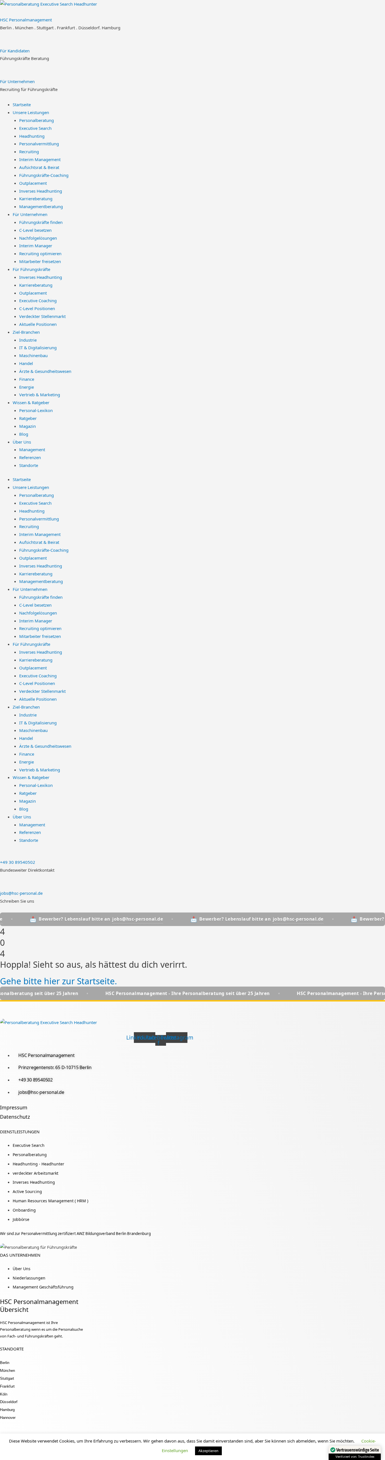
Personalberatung (36, 120)
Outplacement (33, 183)
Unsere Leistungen (31, 112)
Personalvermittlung (39, 143)
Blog (23, 434)
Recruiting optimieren (40, 253)
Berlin (4, 1363)
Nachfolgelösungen (38, 238)
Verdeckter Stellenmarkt (42, 316)
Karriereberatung (35, 198)
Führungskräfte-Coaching (43, 175)
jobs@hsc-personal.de (21, 893)
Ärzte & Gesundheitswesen (45, 371)
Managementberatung (41, 206)
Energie (26, 387)
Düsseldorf (8, 1402)
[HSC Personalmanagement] (1, 12)
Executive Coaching (38, 300)
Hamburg (7, 1410)
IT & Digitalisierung (38, 347)
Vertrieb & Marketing (39, 394)
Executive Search (35, 128)
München (7, 1370)
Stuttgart (7, 1378)
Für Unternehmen (17, 81)
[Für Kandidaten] (1, 43)
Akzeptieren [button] (208, 1450)
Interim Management (40, 159)
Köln (3, 1394)
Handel (26, 363)
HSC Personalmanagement (26, 20)
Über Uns (22, 442)
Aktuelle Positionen (38, 324)
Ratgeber (28, 418)
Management (32, 449)
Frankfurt (7, 1386)
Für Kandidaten (15, 51)
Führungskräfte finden (41, 222)
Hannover (8, 1418)
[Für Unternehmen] (1, 73)
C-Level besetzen (35, 230)
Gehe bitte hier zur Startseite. (58, 981)
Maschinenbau (33, 355)
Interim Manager (35, 245)
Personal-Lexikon (36, 410)
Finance (26, 379)
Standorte (28, 465)
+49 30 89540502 (17, 862)
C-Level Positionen (37, 308)
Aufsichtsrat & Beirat (39, 167)
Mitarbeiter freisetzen (40, 261)
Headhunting (32, 136)
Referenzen (30, 457)
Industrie (28, 340)
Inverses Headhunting (40, 191)
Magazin (27, 426)
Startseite (22, 104)
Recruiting (29, 151)
